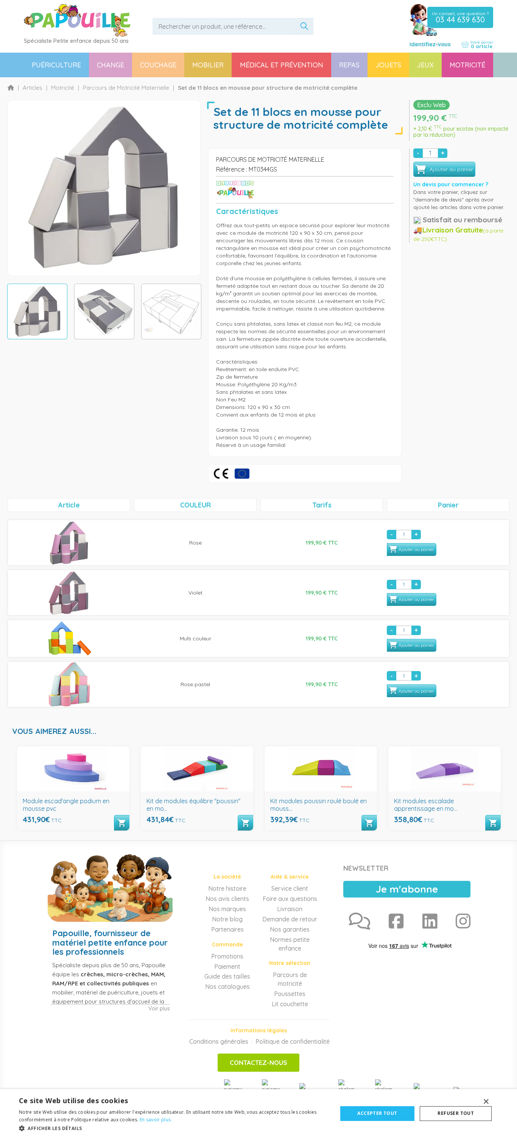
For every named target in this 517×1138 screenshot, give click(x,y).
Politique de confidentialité (292, 1041)
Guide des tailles (227, 976)
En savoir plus (155, 1119)
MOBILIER (208, 65)
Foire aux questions (290, 898)
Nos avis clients (227, 898)
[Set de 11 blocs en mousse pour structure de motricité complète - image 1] (37, 311)
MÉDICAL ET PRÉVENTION (281, 65)
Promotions (227, 956)
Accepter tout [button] (377, 1113)
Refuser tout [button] (456, 1113)
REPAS (349, 65)
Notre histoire (227, 888)
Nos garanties (290, 929)
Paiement (227, 966)
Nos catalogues (227, 986)
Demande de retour (289, 919)
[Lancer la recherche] (304, 26)
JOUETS (388, 65)
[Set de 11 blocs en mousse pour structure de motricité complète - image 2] (104, 311)
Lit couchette (290, 1004)
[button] (173, 1128)
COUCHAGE (158, 65)
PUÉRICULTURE (56, 65)
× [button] (486, 1102)
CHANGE (110, 65)
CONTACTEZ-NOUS (258, 1062)
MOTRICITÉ (467, 65)
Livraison (289, 909)
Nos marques (227, 909)
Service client (289, 888)
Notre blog (227, 919)
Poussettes (289, 994)
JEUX (425, 65)
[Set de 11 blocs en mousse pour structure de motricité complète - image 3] (171, 311)
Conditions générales (218, 1041)
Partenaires (227, 929)
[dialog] (258, 1113)
